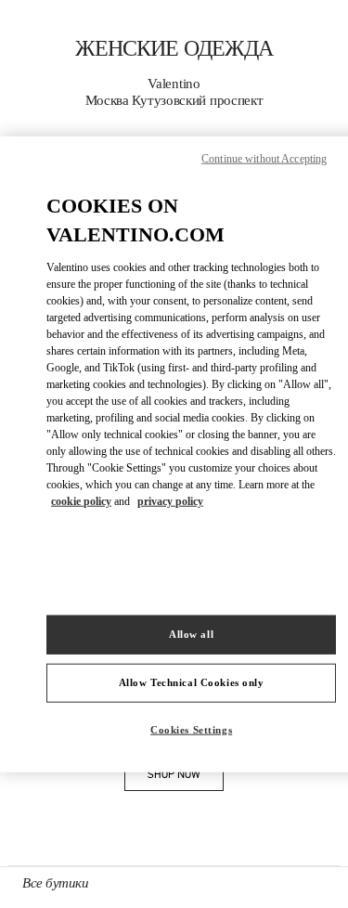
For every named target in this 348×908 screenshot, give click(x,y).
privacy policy (170, 500)
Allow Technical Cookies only (191, 681)
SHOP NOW (186, 777)
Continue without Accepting (264, 158)
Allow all (191, 634)
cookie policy (81, 500)
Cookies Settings (191, 728)
